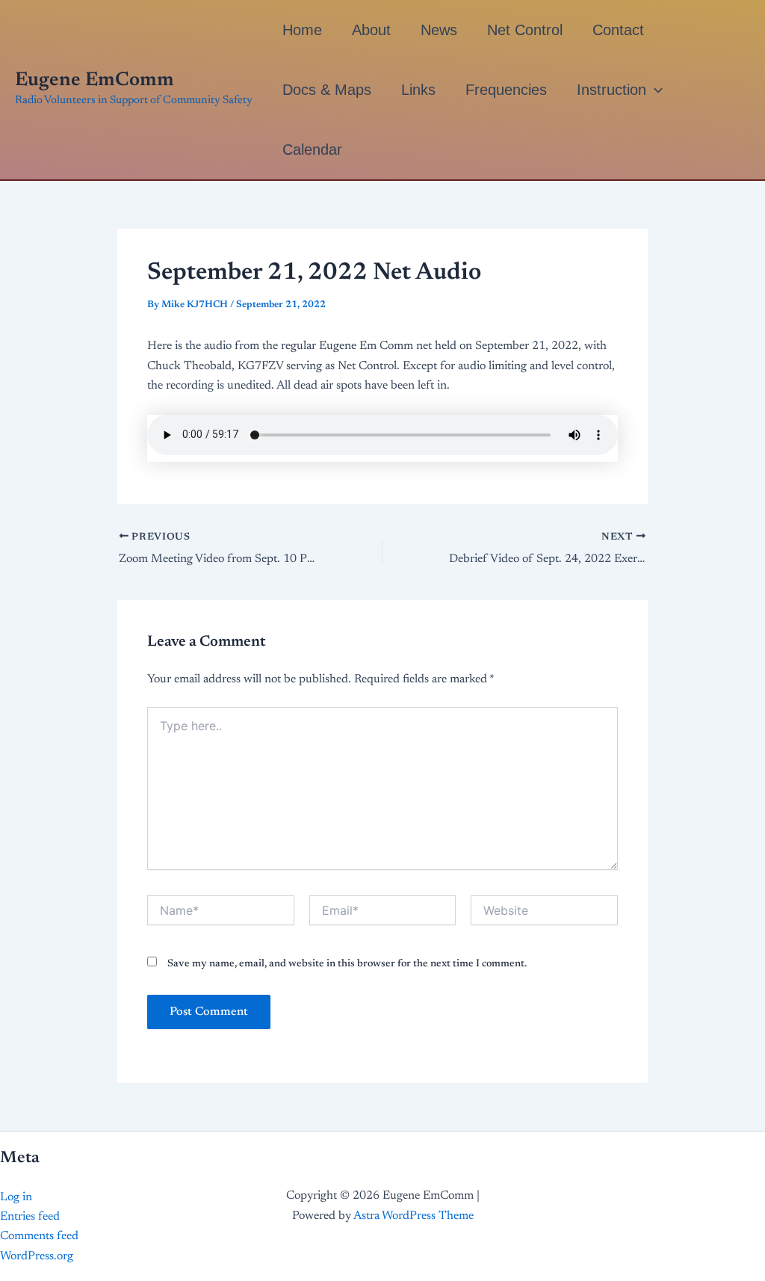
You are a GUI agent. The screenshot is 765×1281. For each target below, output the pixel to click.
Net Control (525, 30)
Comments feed (39, 1236)
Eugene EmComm (94, 80)
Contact (618, 30)
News (439, 30)
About (371, 30)
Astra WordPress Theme (413, 1216)
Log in (16, 1197)
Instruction (611, 89)
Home (302, 30)
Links (418, 89)
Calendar (312, 149)
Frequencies (506, 89)
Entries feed (30, 1217)
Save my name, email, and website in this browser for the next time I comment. (347, 964)
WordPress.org (36, 1256)
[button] (654, 90)
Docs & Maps (326, 89)
